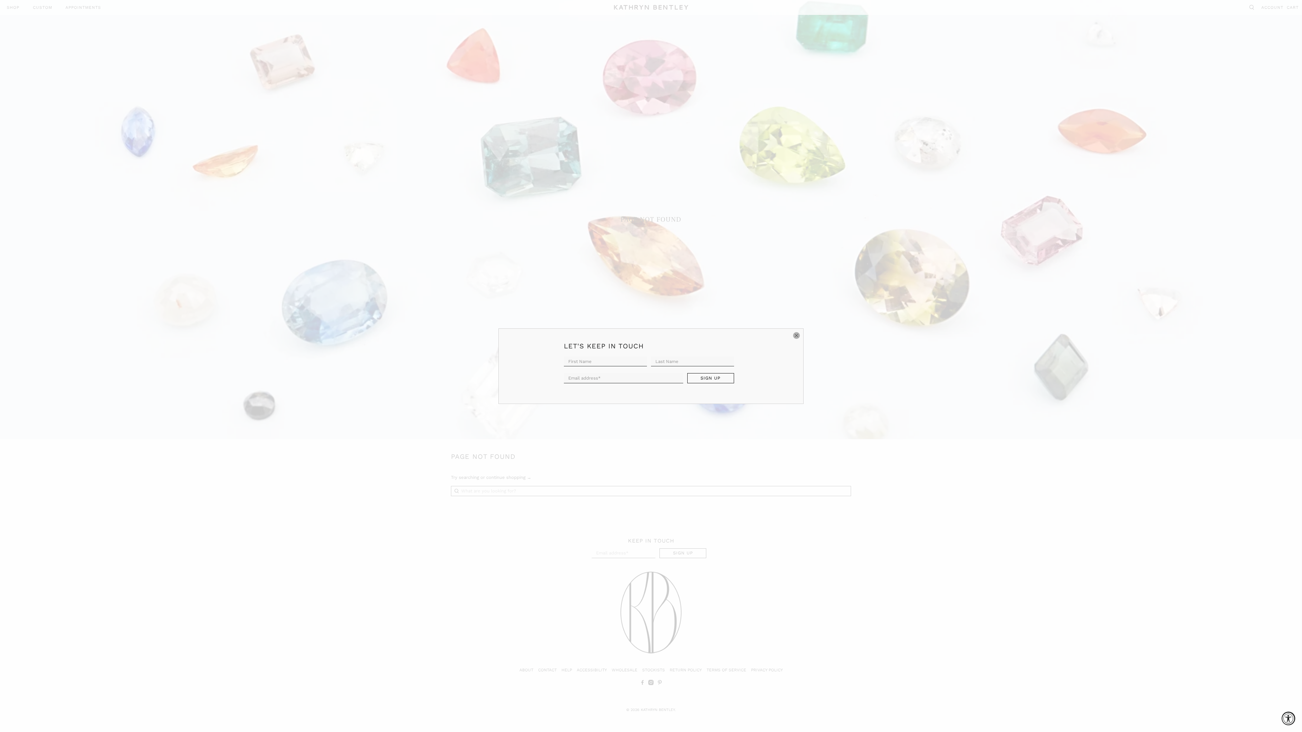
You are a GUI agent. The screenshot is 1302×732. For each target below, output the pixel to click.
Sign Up (711, 378)
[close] (796, 335)
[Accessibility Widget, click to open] (1288, 718)
